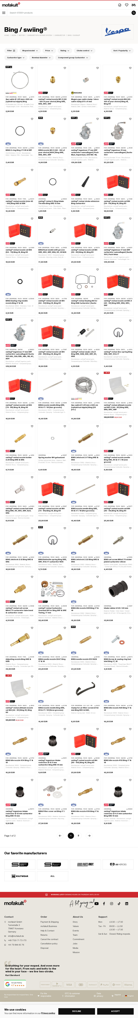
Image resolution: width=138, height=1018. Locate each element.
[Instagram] (111, 903)
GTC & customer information (72, 995)
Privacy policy (48, 1013)
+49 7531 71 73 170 (17, 940)
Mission (76, 952)
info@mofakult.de (16, 936)
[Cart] (133, 5)
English (131, 996)
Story (75, 922)
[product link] (19, 89)
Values (76, 926)
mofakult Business (49, 926)
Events (76, 930)
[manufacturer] (19, 865)
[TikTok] (119, 903)
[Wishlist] (126, 5)
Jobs (75, 943)
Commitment (78, 939)
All (53, 876)
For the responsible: (46, 995)
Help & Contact (47, 930)
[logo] (11, 4)
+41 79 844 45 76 (16, 944)
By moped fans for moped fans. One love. (18, 996)
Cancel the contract (49, 939)
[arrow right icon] (89, 835)
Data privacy (100, 995)
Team (75, 935)
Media (75, 948)
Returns (44, 935)
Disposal (44, 948)
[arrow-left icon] (60, 835)
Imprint (118, 994)
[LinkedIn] (126, 903)
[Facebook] (104, 903)
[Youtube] (96, 903)
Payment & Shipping (50, 922)
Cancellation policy (49, 943)
